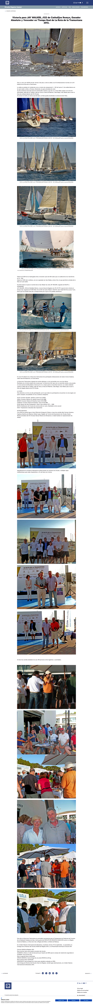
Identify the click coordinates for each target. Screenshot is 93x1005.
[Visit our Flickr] (78, 2)
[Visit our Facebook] (82, 2)
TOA (70, 7)
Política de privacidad (82, 990)
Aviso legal (80, 988)
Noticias (64, 7)
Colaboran (84, 7)
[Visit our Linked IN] (76, 2)
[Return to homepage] (7, 2)
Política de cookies (82, 992)
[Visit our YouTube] (80, 2)
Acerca (58, 7)
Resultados (75, 7)
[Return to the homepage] (8, 986)
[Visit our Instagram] (74, 2)
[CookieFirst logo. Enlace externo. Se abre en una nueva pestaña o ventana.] (1, 998)
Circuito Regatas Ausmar (13, 7)
